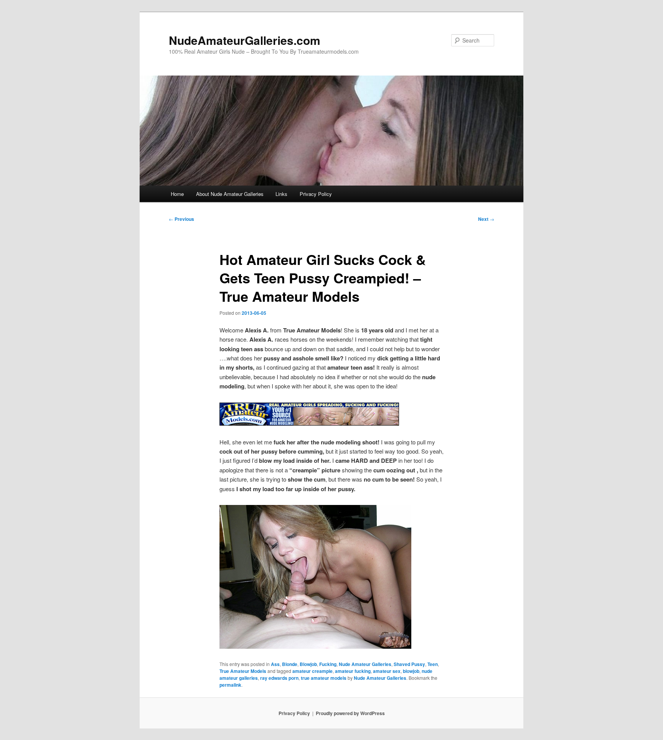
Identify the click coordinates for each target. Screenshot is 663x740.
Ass (275, 664)
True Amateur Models (242, 671)
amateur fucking (353, 671)
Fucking (327, 664)
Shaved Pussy (409, 664)
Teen (432, 664)
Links (281, 193)
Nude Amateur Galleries (365, 664)
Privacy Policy (316, 193)
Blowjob (308, 664)
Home (177, 193)
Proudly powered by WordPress (350, 713)
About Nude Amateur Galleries (230, 193)
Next (486, 218)
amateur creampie (312, 671)
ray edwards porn (279, 677)
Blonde (289, 664)
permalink (230, 684)
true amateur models (323, 677)
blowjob (411, 671)
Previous (181, 218)
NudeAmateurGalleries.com (244, 40)
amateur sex (387, 671)
